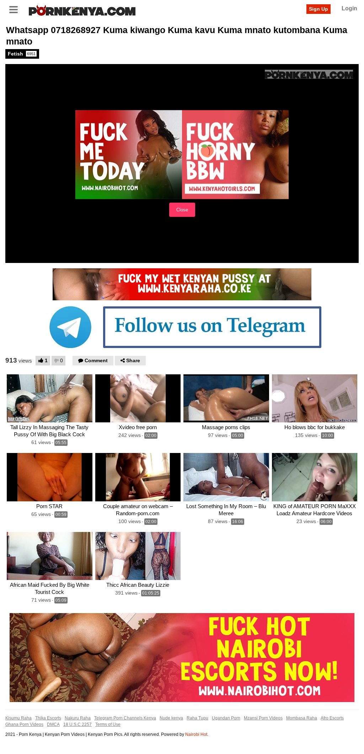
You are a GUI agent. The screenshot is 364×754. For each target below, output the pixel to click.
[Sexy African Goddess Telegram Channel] (182, 326)
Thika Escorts (48, 718)
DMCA (53, 724)
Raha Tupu (197, 718)
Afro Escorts (332, 718)
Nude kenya (171, 718)
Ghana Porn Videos (24, 724)
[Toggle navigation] (16, 8)
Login (349, 8)
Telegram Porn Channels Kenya (125, 718)
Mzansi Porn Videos (263, 718)
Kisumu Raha (18, 718)
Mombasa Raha (301, 718)
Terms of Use (108, 724)
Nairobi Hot (196, 734)
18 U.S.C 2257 (77, 724)
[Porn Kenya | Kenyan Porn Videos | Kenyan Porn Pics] (82, 9)
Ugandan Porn (226, 718)
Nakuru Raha (78, 718)
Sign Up (318, 9)
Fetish (22, 54)
